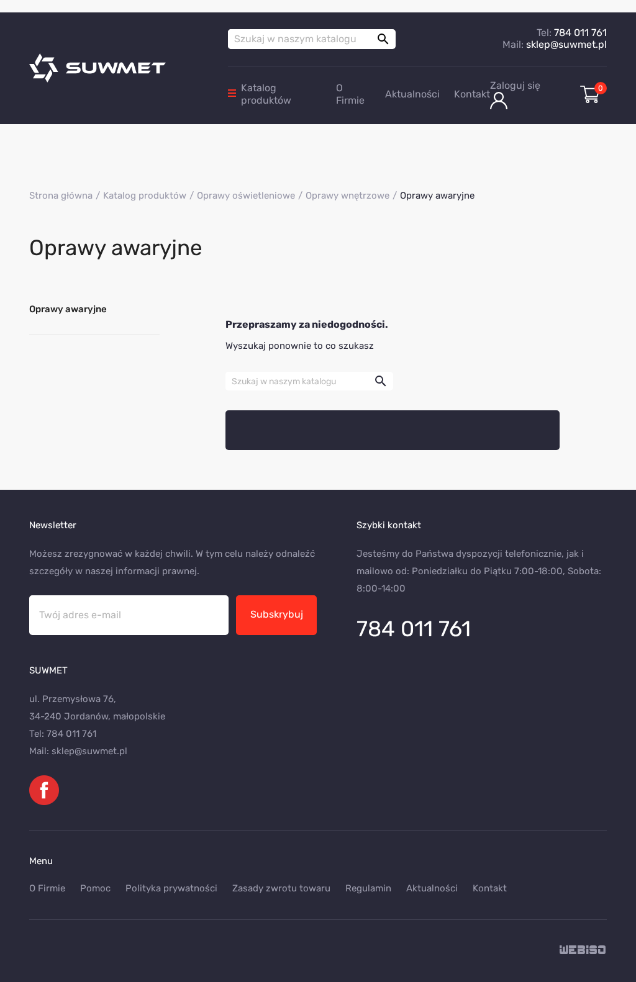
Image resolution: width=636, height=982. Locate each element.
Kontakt (472, 94)
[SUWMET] (119, 68)
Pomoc (95, 888)
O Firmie (350, 94)
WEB (583, 950)
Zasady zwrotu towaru (281, 888)
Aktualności (412, 94)
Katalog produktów (266, 94)
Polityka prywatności (171, 888)
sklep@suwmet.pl (566, 44)
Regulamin (368, 888)
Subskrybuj (276, 614)
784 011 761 (580, 32)
